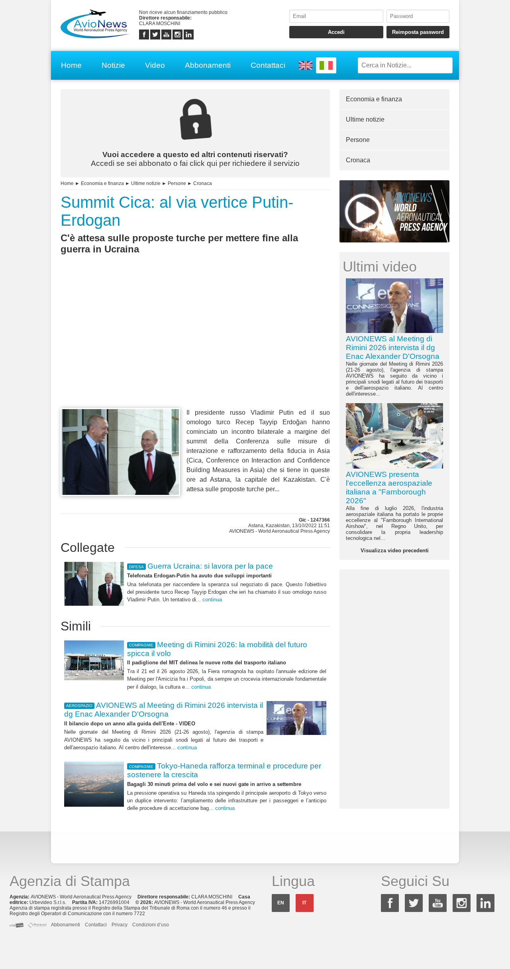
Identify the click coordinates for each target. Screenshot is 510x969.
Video (155, 65)
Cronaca (202, 183)
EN (280, 903)
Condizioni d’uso (150, 925)
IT (304, 903)
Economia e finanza (102, 183)
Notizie (113, 65)
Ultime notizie (146, 183)
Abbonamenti (208, 65)
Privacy (120, 925)
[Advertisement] (195, 346)
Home (71, 65)
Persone (177, 183)
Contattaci (268, 65)
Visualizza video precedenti (395, 550)
